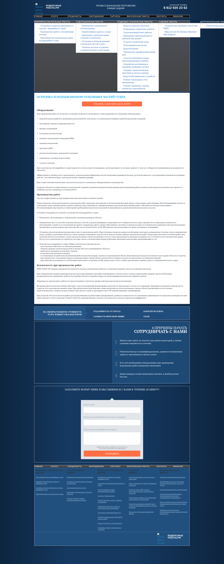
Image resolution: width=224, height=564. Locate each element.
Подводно (134, 22)
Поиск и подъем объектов (136, 25)
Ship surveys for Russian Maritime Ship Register (180, 33)
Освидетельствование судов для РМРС (180, 27)
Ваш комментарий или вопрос (100, 429)
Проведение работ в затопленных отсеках (56, 33)
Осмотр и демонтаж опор (136, 41)
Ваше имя (88, 404)
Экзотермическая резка (135, 45)
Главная (38, 16)
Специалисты (74, 16)
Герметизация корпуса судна (96, 31)
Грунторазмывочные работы (137, 32)
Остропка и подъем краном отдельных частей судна (95, 42)
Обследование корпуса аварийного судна (49, 477)
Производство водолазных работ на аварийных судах (56, 39)
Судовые (168, 22)
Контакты (161, 16)
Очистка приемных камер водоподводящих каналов (135, 59)
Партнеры (115, 16)
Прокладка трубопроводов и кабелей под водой (137, 37)
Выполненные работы (138, 16)
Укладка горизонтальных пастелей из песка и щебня (135, 71)
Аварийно (52, 22)
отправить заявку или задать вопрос (112, 104)
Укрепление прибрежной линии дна (138, 53)
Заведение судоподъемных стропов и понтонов (94, 36)
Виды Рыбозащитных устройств (139, 76)
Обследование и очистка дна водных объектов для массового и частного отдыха (172, 483)
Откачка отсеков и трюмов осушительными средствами (94, 48)
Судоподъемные (89, 22)
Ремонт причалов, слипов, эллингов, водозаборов (135, 87)
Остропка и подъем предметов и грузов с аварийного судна (56, 27)
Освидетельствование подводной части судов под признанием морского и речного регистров (143, 505)
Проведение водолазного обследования (93, 27)
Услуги (54, 16)
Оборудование (96, 16)
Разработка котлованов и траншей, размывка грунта (135, 65)
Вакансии (178, 16)
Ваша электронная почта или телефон (104, 417)
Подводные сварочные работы (138, 29)
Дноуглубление (130, 48)
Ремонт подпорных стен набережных (135, 81)
